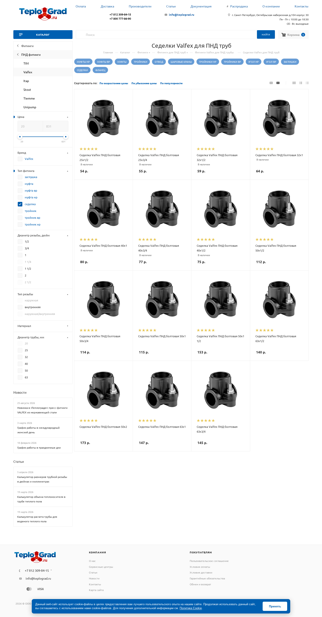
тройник (30, 211)
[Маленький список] (271, 82)
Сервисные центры (101, 566)
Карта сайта (96, 590)
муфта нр (31, 197)
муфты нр (83, 61)
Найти (266, 34)
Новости (20, 392)
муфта (29, 183)
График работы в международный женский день (38, 430)
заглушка (31, 177)
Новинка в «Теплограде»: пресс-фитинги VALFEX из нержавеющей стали (42, 410)
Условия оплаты (200, 566)
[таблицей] (307, 82)
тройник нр (33, 224)
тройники (140, 61)
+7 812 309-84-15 (120, 14)
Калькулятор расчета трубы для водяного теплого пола (37, 519)
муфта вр (31, 190)
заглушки (290, 61)
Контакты (95, 584)
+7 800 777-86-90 (120, 18)
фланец (100, 70)
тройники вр (232, 61)
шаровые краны (181, 61)
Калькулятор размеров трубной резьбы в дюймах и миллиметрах (42, 479)
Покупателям (201, 552)
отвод (159, 61)
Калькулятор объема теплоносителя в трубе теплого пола (41, 499)
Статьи (18, 461)
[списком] (301, 82)
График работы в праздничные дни (39, 447)
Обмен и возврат (200, 584)
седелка (30, 204)
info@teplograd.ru (181, 14)
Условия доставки (201, 572)
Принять (275, 606)
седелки (82, 70)
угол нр (253, 61)
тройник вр (32, 217)
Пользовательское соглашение (209, 561)
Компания (97, 552)
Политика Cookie (191, 608)
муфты (121, 61)
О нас (92, 561)
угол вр (271, 61)
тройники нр (207, 61)
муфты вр (103, 61)
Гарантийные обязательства (207, 578)
